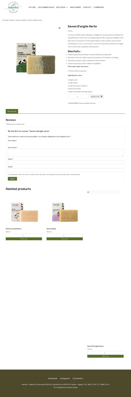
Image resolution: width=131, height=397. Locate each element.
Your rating (12, 140)
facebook (52, 378)
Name (10, 159)
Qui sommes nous (46, 7)
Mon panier (75, 7)
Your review (13, 147)
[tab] (12, 111)
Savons (12, 20)
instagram (65, 378)
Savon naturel (21, 20)
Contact (87, 7)
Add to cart (95, 96)
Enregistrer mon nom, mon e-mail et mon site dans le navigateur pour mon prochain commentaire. (45, 174)
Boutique (60, 7)
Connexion (99, 7)
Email (10, 167)
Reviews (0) (11, 111)
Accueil (32, 7)
